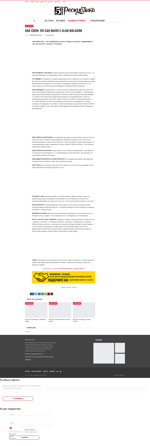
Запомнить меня (15, 431)
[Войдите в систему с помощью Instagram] (12, 438)
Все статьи (49, 20)
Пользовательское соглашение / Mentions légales (39, 356)
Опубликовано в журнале (64, 268)
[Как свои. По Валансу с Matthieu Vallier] (36, 310)
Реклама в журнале (34, 2)
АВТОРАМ (28, 359)
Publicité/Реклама (36, 371)
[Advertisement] (63, 59)
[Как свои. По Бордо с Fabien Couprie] (84, 310)
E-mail (12, 414)
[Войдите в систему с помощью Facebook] (12, 434)
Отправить (18, 399)
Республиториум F (97, 20)
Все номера (60, 20)
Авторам (27, 371)
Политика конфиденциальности (34, 354)
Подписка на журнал (77, 20)
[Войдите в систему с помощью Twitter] (11, 436)
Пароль (12, 423)
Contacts (45, 371)
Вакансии (52, 371)
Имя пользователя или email (12, 388)
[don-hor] (63, 277)
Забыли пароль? (30, 430)
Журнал (27, 2)
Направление (29, 26)
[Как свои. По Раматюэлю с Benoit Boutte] (60, 310)
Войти (64, 2)
